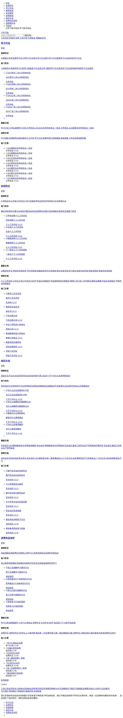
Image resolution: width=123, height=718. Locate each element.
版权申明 (29, 691)
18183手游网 (60, 689)
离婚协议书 (41, 38)
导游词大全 (52, 201)
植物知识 (43, 386)
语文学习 (43, 68)
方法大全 (12, 376)
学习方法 (9, 8)
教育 (7, 563)
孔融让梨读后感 (14, 648)
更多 (3, 48)
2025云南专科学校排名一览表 (19, 158)
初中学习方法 (39, 58)
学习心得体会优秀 (15, 643)
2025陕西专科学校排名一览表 (19, 148)
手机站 (9, 26)
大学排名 (10, 58)
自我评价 (39, 211)
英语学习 (53, 563)
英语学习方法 (64, 68)
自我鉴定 (55, 211)
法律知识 (35, 386)
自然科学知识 (72, 386)
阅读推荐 (45, 563)
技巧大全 (20, 386)
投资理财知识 (64, 376)
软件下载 (69, 689)
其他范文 (62, 211)
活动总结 (32, 211)
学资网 (46, 689)
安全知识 (28, 376)
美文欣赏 (37, 563)
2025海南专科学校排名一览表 (19, 178)
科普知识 (55, 553)
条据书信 (35, 201)
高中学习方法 (51, 58)
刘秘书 (107, 689)
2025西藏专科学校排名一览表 (19, 153)
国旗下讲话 (71, 211)
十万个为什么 (53, 376)
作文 (8, 3)
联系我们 (13, 691)
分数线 (4, 58)
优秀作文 (16, 553)
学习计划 (20, 68)
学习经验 (28, 68)
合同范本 (43, 201)
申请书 (12, 38)
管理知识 (28, 386)
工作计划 (23, 38)
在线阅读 (9, 16)
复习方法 (35, 68)
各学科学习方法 (75, 58)
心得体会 (32, 38)
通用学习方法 (62, 58)
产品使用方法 (60, 386)
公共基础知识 (83, 386)
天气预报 (77, 689)
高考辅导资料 (76, 68)
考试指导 (39, 553)
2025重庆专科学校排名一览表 (19, 168)
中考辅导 (12, 68)
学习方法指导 (87, 68)
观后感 (9, 553)
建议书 (4, 211)
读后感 (4, 553)
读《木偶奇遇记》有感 (16, 668)
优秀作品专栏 (11, 21)
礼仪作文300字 (13, 653)
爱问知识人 (91, 689)
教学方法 (18, 58)
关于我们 (5, 691)
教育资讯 (9, 11)
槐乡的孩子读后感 (15, 673)
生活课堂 (9, 13)
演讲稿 (27, 689)
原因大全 (5, 376)
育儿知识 (43, 376)
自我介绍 (47, 211)
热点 (3, 563)
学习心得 (32, 553)
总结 (41, 689)
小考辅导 (5, 68)
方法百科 (12, 386)
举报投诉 (21, 691)
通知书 (15, 563)
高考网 (52, 689)
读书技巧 (35, 376)
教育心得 (24, 553)
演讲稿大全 (10, 23)
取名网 (83, 689)
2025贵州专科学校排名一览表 (19, 163)
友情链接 (5, 680)
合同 (17, 38)
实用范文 (9, 6)
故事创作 (22, 563)
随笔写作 (30, 563)
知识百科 (20, 376)
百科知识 (5, 386)
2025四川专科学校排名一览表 (19, 173)
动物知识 (51, 386)
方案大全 (16, 211)
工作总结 (5, 38)
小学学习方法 (28, 58)
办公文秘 (12, 201)
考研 (10, 563)
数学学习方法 (53, 68)
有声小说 (100, 689)
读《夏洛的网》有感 (16, 658)
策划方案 (24, 211)
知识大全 (9, 18)
